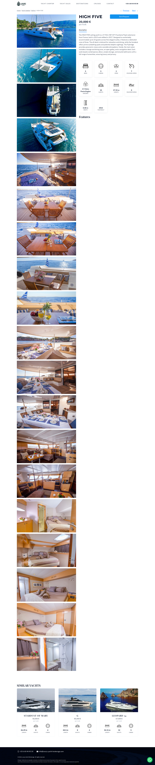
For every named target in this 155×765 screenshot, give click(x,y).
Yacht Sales (65, 3)
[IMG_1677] (46, 654)
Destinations (82, 3)
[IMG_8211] (46, 204)
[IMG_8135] (46, 342)
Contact (110, 3)
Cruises (97, 3)
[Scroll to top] (149, 747)
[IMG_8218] (46, 238)
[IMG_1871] (46, 273)
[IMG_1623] (46, 550)
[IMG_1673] (46, 619)
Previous (126, 11)
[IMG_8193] (46, 377)
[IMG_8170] (46, 412)
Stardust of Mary (36, 715)
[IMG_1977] (46, 308)
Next (134, 11)
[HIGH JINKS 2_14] (46, 135)
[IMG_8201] (46, 169)
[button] (149, 759)
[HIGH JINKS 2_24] (46, 31)
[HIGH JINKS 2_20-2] (46, 65)
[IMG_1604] (46, 515)
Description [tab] (83, 30)
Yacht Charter (47, 3)
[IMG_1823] (46, 446)
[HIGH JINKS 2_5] (46, 100)
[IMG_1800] (46, 481)
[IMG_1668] (46, 585)
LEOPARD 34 (119, 715)
